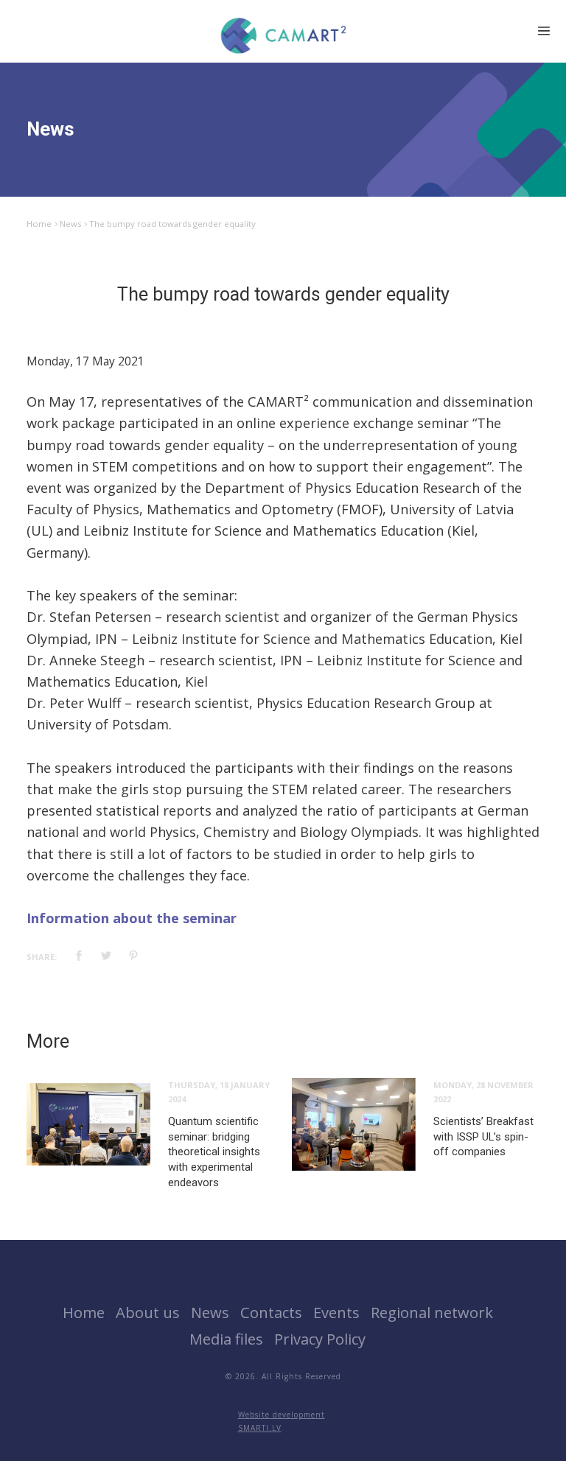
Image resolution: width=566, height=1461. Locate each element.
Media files (226, 1338)
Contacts (271, 1312)
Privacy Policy (320, 1338)
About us (148, 1312)
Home (39, 223)
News (70, 223)
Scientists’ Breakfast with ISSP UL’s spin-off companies (483, 1136)
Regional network (432, 1312)
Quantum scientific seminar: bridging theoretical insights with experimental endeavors (214, 1152)
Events (336, 1312)
